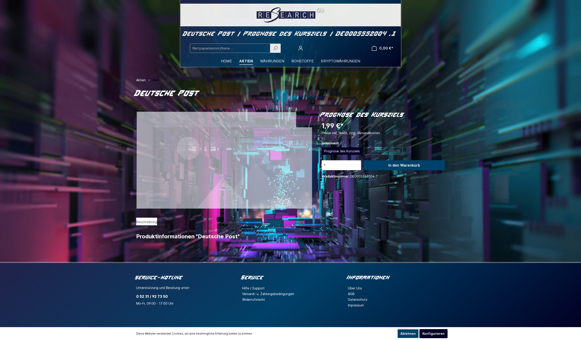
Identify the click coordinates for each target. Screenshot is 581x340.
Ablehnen (408, 333)
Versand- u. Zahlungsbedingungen (268, 294)
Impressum (356, 305)
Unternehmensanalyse (383, 151)
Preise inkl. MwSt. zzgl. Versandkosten (351, 133)
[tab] (146, 222)
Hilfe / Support (253, 288)
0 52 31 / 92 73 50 (152, 296)
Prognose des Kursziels (342, 151)
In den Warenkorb (404, 165)
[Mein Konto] (300, 48)
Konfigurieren (433, 333)
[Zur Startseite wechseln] (290, 15)
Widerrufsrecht (253, 299)
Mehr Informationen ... (267, 333)
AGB (351, 294)
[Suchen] (275, 48)
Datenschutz (357, 299)
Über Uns (355, 288)
